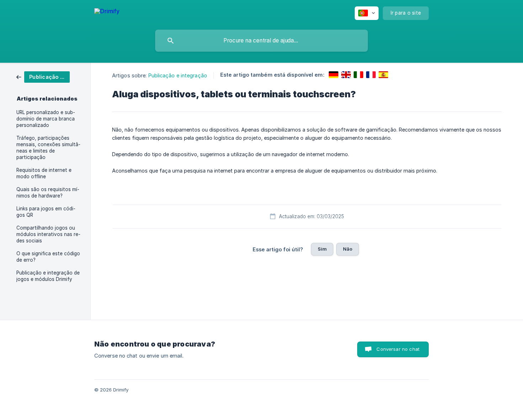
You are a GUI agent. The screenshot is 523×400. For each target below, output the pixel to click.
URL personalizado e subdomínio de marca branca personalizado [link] (45, 118)
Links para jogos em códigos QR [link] (45, 212)
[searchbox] (261, 41)
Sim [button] (322, 249)
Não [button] (347, 249)
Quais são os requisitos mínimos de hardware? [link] (47, 192)
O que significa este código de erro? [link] (48, 257)
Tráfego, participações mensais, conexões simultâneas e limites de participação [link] (48, 147)
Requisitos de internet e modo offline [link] (44, 173)
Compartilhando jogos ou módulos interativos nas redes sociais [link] (48, 234)
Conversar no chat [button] (397, 349)
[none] (107, 12)
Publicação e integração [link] (177, 75)
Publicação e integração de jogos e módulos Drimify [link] (48, 276)
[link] (43, 76)
